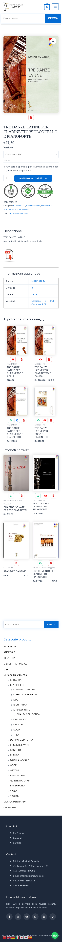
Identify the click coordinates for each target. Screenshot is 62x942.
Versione (8, 147)
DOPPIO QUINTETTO (21, 739)
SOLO (16, 729)
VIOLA (13, 790)
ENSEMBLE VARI (19, 745)
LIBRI (6, 669)
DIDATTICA (9, 658)
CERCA (53, 18)
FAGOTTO (15, 750)
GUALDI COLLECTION (28, 714)
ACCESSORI (10, 646)
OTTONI (14, 770)
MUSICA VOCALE (19, 760)
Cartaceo (36, 304)
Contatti (17, 843)
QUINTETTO (19, 724)
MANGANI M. (38, 281)
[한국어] (26, 937)
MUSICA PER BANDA (14, 801)
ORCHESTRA (10, 807)
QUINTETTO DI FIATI (21, 780)
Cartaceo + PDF (42, 301)
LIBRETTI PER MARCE (15, 663)
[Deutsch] (13, 937)
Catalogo (17, 838)
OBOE (13, 765)
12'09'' (35, 294)
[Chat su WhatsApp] (55, 935)
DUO (16, 699)
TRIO (16, 734)
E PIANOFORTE (33, 206)
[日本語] (22, 937)
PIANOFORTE (17, 775)
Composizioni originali (18, 213)
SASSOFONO (17, 785)
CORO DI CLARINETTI (25, 694)
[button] (53, 41)
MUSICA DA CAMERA (19, 209)
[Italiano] (17, 937)
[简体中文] (4, 937)
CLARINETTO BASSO (24, 689)
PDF (44, 304)
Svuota (6, 160)
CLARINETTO (19, 206)
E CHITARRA (20, 704)
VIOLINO (15, 796)
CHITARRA (15, 680)
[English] (9, 937)
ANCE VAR (9, 652)
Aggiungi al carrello (33, 178)
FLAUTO (14, 755)
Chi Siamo (18, 833)
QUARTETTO (20, 719)
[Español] (30, 937)
